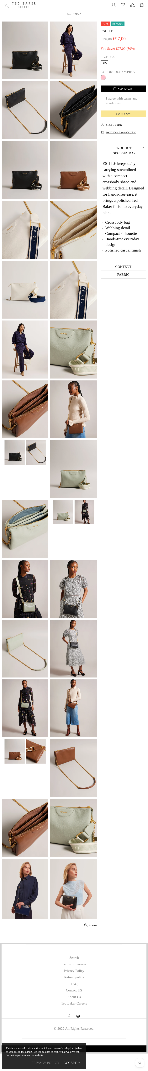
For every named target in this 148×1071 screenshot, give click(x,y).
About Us (74, 997)
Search (74, 958)
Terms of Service (74, 964)
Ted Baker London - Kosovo (23, 4)
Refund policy (74, 977)
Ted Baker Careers (74, 1003)
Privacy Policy (74, 971)
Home (69, 14)
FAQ (74, 984)
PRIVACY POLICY (45, 1063)
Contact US (74, 990)
